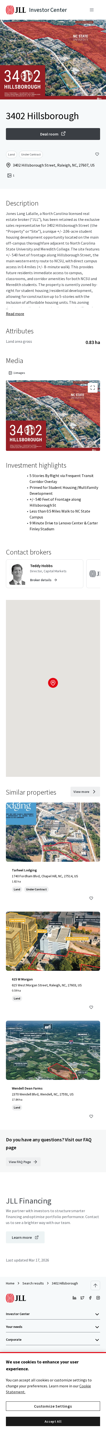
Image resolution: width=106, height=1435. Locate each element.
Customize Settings (53, 1406)
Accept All (53, 1421)
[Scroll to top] (95, 1285)
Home (10, 1283)
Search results (33, 1283)
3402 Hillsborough (65, 1283)
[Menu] (91, 10)
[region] (53, 1393)
